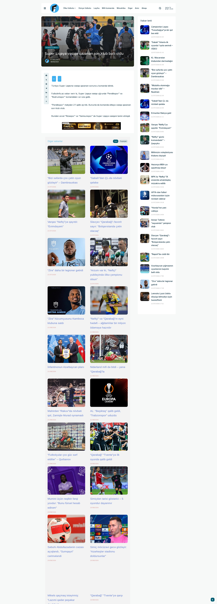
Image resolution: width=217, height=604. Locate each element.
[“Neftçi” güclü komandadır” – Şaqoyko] (144, 139)
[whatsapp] (46, 97)
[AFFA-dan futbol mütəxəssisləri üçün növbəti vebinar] (144, 195)
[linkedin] (46, 92)
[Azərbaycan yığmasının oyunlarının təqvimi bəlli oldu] (144, 268)
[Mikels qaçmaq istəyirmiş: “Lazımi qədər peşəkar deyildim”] (66, 577)
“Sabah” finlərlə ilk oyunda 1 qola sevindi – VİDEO (162, 45)
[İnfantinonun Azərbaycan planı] (66, 349)
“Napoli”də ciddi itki (160, 254)
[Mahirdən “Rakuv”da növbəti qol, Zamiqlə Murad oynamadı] (66, 393)
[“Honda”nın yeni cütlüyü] (144, 210)
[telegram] (46, 88)
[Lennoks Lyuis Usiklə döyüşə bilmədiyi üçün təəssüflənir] (144, 296)
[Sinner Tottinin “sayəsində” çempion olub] (144, 222)
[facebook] (46, 75)
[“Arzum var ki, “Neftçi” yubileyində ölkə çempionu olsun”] (109, 252)
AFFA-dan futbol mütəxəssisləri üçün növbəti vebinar (160, 195)
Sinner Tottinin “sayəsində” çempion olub (161, 223)
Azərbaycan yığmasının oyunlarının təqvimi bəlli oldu (162, 269)
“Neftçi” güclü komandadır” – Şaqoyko (158, 140)
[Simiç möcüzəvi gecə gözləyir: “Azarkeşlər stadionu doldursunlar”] (109, 529)
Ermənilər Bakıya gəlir (161, 113)
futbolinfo (55, 60)
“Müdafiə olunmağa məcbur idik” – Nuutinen (160, 88)
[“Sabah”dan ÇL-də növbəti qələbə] (109, 160)
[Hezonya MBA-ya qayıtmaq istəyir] (144, 167)
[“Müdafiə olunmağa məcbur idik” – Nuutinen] (144, 88)
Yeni (115, 141)
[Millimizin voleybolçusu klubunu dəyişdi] (144, 155)
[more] (46, 101)
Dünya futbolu (52, 47)
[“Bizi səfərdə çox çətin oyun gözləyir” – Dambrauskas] (66, 160)
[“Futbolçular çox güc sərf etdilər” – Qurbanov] (66, 437)
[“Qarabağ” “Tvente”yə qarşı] (109, 577)
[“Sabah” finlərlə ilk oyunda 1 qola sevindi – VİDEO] (144, 45)
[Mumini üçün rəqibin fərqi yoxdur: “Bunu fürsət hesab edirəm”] (66, 480)
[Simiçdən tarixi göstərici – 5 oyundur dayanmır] (109, 480)
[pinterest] (46, 84)
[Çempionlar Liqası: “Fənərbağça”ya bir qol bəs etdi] (144, 29)
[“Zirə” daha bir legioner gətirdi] (66, 252)
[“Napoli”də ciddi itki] (144, 257)
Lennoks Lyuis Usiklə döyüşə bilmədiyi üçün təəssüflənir (161, 296)
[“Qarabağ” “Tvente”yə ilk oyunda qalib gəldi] (109, 437)
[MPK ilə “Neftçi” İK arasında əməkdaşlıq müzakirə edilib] (144, 179)
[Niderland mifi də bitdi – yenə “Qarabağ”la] (109, 349)
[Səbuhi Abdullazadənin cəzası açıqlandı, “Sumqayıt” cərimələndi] (66, 529)
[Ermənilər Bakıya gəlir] (144, 116)
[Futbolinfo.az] (54, 8)
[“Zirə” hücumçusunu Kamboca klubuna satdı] (66, 300)
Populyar (123, 141)
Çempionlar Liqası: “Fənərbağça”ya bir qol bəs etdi (162, 30)
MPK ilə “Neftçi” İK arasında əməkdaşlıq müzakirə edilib (161, 180)
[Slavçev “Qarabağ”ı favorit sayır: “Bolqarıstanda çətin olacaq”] (109, 204)
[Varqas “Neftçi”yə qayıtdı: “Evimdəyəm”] (66, 204)
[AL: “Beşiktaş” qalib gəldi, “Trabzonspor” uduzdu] (109, 393)
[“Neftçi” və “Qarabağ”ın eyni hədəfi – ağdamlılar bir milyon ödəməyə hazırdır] (109, 300)
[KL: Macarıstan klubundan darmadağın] (144, 60)
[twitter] (46, 79)
